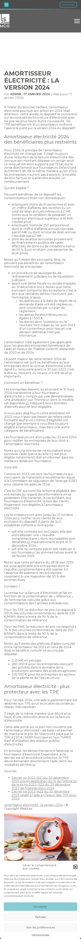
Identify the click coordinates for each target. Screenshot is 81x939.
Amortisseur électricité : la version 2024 (33, 805)
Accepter (40, 906)
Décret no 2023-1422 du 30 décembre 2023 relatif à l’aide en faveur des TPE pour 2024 (44, 795)
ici (27, 403)
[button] (75, 867)
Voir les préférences (40, 927)
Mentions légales (40, 935)
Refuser (40, 917)
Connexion (68, 4)
